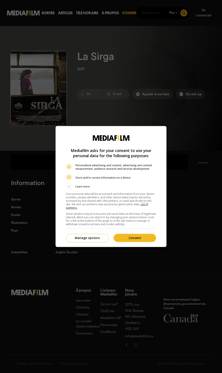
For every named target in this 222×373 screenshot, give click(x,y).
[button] (111, 187)
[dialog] (111, 186)
